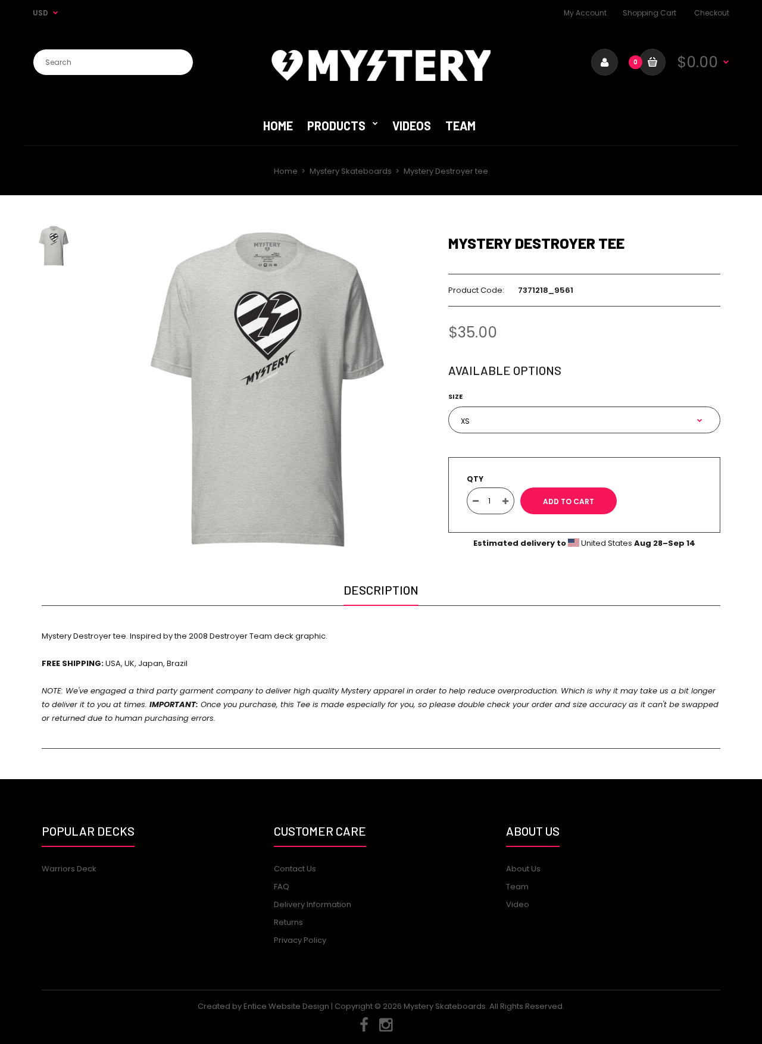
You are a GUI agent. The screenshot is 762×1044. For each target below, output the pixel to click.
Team (517, 886)
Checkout (711, 13)
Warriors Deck (69, 868)
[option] (265, 389)
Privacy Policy (300, 940)
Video (517, 904)
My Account (585, 13)
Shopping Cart (649, 13)
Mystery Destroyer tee (536, 243)
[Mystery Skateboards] (381, 78)
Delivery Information (312, 904)
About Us (523, 868)
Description (381, 590)
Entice (255, 1006)
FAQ (281, 886)
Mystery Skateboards (351, 171)
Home (286, 171)
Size (455, 396)
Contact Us (295, 868)
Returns (288, 922)
